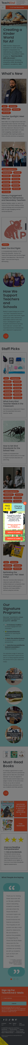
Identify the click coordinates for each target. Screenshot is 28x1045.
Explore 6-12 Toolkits (14, 538)
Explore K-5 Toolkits (14, 532)
